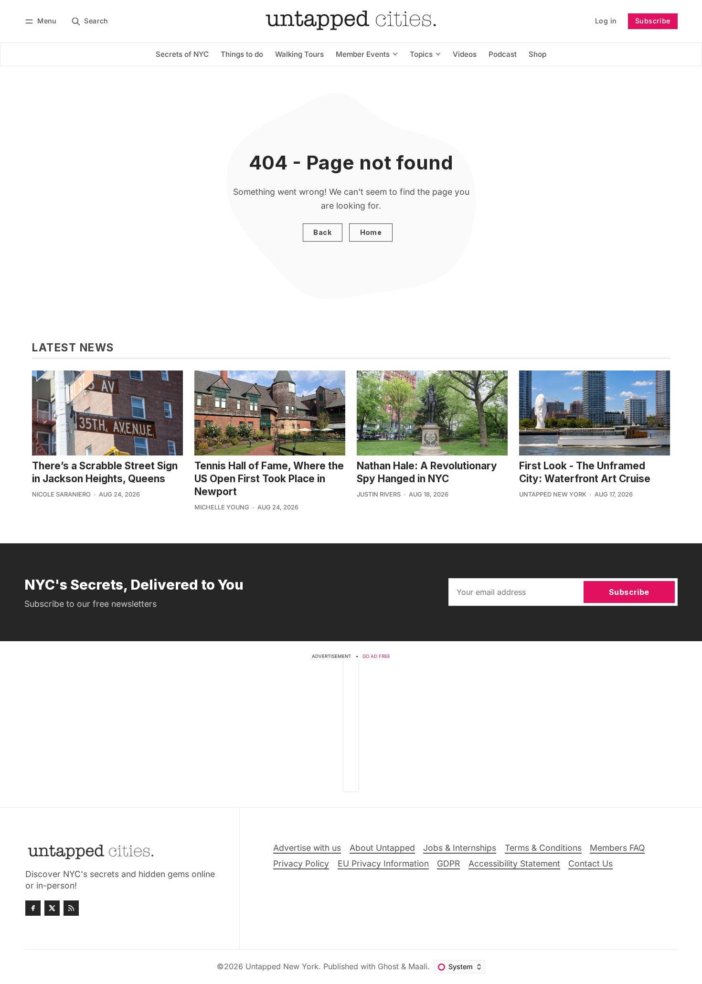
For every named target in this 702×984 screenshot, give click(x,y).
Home (371, 232)
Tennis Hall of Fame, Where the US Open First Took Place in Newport (269, 478)
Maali (417, 966)
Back (322, 232)
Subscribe (652, 21)
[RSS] (71, 908)
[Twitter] (52, 908)
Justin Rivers (379, 494)
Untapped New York (552, 494)
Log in (606, 21)
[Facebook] (33, 908)
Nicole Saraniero (61, 494)
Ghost (388, 966)
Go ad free (376, 656)
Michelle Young (221, 507)
